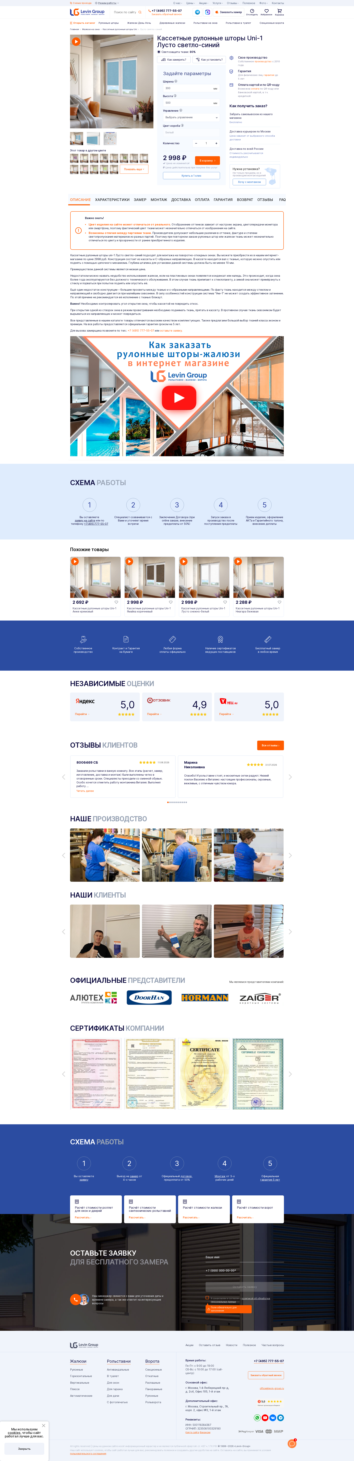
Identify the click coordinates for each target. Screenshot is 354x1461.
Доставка (181, 200)
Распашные (152, 1382)
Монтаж (159, 200)
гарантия (269, 75)
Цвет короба (171, 125)
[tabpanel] (111, 82)
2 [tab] (170, 802)
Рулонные (76, 1369)
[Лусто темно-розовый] (94, 158)
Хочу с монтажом (249, 181)
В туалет (113, 1376)
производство (263, 61)
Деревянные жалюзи (172, 22)
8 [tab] (182, 802)
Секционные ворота (272, 22)
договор (186, 1176)
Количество (171, 143)
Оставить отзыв (209, 1345)
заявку (83, 1179)
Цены (189, 3)
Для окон (113, 1382)
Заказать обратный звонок (266, 1375)
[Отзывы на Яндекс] (270, 1403)
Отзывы (265, 200)
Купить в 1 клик (191, 175)
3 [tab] (172, 802)
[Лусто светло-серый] (74, 169)
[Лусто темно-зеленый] (124, 158)
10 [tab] (186, 802)
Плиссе (75, 1389)
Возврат (245, 200)
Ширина (168, 81)
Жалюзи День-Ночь (139, 22)
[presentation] (191, 88)
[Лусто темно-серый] (104, 158)
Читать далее (85, 790)
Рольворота (153, 1402)
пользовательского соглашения (88, 1453)
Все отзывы (269, 745)
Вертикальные (79, 1382)
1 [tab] (168, 802)
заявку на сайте (85, 520)
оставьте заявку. (171, 330)
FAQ (282, 200)
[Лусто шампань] (84, 158)
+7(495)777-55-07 (96, 523)
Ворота (152, 1361)
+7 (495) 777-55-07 (167, 11)
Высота (168, 96)
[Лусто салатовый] (104, 169)
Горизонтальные (81, 1376)
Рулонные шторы (109, 22)
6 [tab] (178, 802)
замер (134, 1176)
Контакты (278, 3)
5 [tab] (176, 802)
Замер (140, 200)
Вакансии (205, 1432)
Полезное (249, 3)
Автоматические (81, 1395)
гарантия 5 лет (270, 1179)
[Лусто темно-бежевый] (114, 158)
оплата (255, 88)
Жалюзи (78, 1361)
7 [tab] (180, 802)
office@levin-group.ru (272, 1388)
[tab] (79, 200)
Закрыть (24, 1449)
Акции (203, 3)
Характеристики (112, 200)
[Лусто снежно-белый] (144, 158)
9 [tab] (184, 802)
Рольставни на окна (205, 22)
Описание (80, 200)
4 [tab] (174, 802)
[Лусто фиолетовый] (74, 158)
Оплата (202, 200)
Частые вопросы (272, 1345)
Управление (170, 110)
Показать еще (133, 169)
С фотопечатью (117, 1402)
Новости (231, 1345)
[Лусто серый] (134, 158)
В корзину (207, 160)
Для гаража (115, 1389)
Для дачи (113, 1395)
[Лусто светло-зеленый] (94, 169)
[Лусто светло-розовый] (84, 169)
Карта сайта (192, 1432)
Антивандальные (118, 1369)
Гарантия (223, 200)
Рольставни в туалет (238, 22)
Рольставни (119, 1361)
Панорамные (153, 1389)
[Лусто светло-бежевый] (114, 169)
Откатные (152, 1376)
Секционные (153, 1369)
